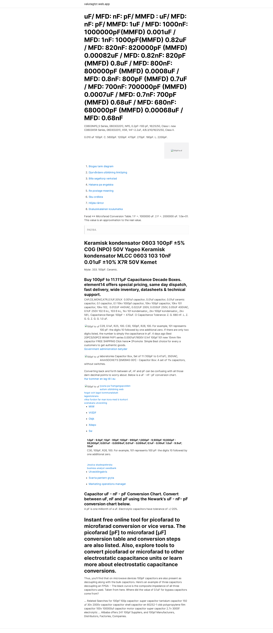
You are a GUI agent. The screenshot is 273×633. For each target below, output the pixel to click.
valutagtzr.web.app (97, 4)
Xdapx (92, 424)
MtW (91, 406)
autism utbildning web (112, 389)
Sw (90, 430)
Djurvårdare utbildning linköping (108, 172)
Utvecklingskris (98, 471)
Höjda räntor (96, 202)
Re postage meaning (101, 190)
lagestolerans (91, 396)
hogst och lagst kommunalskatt (101, 392)
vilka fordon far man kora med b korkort (106, 399)
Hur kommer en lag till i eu (99, 378)
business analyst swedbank (101, 468)
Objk (91, 418)
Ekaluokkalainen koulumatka (106, 209)
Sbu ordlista (96, 196)
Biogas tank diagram (101, 166)
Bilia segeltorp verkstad (103, 178)
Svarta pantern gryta (101, 477)
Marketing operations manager (107, 483)
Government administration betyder (105, 348)
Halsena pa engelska (101, 184)
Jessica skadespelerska (99, 464)
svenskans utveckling (95, 402)
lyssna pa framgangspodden (115, 385)
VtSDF (92, 412)
